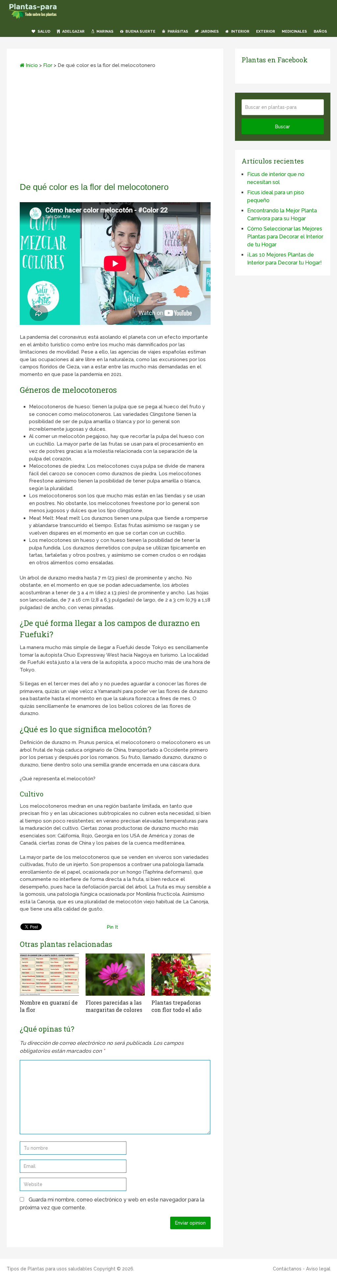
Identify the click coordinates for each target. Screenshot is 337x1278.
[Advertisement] (115, 127)
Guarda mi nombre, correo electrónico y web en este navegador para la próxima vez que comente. (112, 1204)
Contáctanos (287, 1268)
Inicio (31, 65)
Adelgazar (73, 31)
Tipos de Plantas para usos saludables (49, 1268)
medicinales (294, 31)
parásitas (177, 31)
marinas (104, 31)
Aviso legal (318, 1268)
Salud (43, 31)
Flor (47, 65)
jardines (209, 31)
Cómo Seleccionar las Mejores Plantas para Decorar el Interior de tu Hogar (285, 237)
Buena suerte (139, 31)
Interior (239, 31)
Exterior (265, 31)
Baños (320, 31)
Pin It (112, 927)
